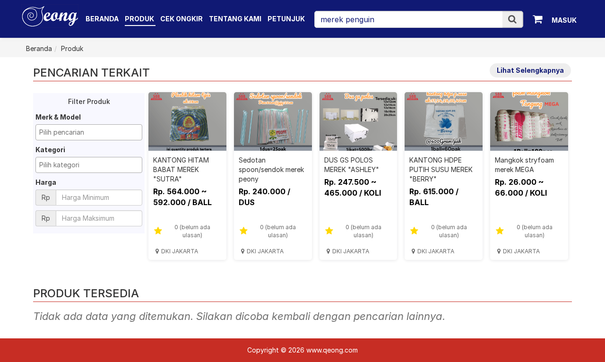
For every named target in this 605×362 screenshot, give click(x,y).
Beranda (102, 19)
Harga (45, 182)
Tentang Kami (235, 19)
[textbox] (91, 132)
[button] (512, 19)
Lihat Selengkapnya (530, 70)
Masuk (564, 20)
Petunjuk (286, 19)
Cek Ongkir (181, 19)
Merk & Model (58, 117)
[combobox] (88, 132)
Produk (140, 19)
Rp (46, 197)
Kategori (50, 150)
